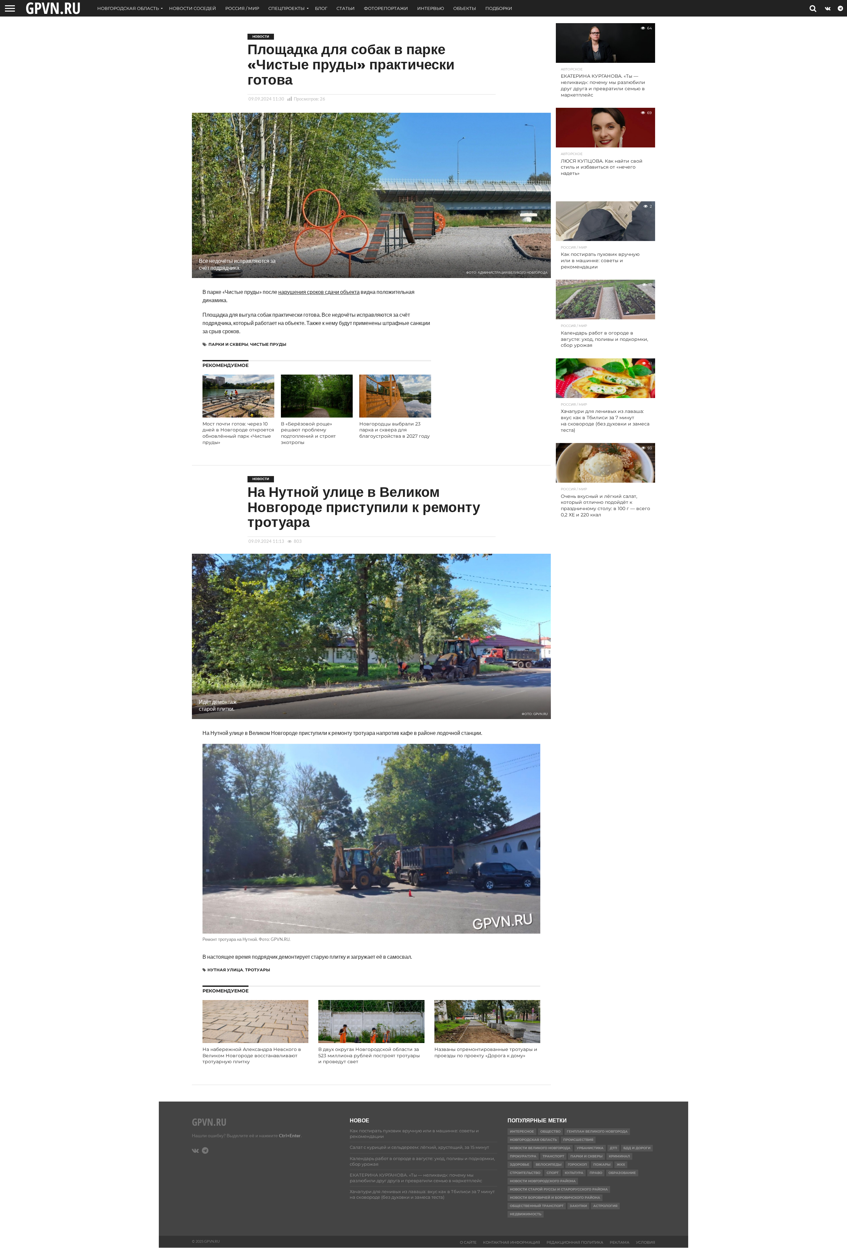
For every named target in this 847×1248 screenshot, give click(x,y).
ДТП (613, 1148)
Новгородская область (128, 8)
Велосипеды (548, 1164)
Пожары (601, 1164)
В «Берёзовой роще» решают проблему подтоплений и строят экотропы (308, 433)
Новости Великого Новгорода (540, 1148)
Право (596, 1173)
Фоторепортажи (386, 8)
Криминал (619, 1156)
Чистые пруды (268, 344)
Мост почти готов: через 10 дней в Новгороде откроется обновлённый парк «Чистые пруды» (238, 433)
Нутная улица (225, 969)
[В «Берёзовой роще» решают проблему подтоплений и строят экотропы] (317, 415)
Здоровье (519, 1164)
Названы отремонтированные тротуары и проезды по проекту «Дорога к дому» (485, 1052)
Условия (645, 1242)
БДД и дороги (636, 1148)
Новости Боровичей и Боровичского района (555, 1197)
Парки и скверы (228, 344)
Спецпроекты (286, 8)
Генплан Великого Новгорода (597, 1131)
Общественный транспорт (536, 1206)
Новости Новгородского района (543, 1181)
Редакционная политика (575, 1242)
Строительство (525, 1173)
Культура (574, 1173)
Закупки (578, 1206)
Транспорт (553, 1156)
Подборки (498, 8)
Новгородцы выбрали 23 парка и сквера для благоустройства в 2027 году (394, 430)
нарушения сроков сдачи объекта (319, 292)
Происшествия (578, 1140)
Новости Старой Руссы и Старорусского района (559, 1189)
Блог (321, 8)
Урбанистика (590, 1148)
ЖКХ (621, 1164)
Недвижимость (525, 1214)
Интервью (430, 8)
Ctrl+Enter (290, 1135)
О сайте (468, 1242)
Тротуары (257, 969)
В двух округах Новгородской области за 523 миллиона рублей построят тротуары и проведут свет (369, 1055)
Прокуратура (523, 1156)
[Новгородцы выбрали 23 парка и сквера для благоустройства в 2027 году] (395, 415)
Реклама (619, 1242)
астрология (605, 1206)
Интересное (522, 1131)
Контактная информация (511, 1242)
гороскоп (577, 1164)
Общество (550, 1131)
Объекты (464, 8)
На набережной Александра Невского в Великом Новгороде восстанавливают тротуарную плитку (251, 1055)
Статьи (345, 8)
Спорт (552, 1173)
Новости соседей (192, 8)
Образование (622, 1173)
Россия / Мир (242, 8)
